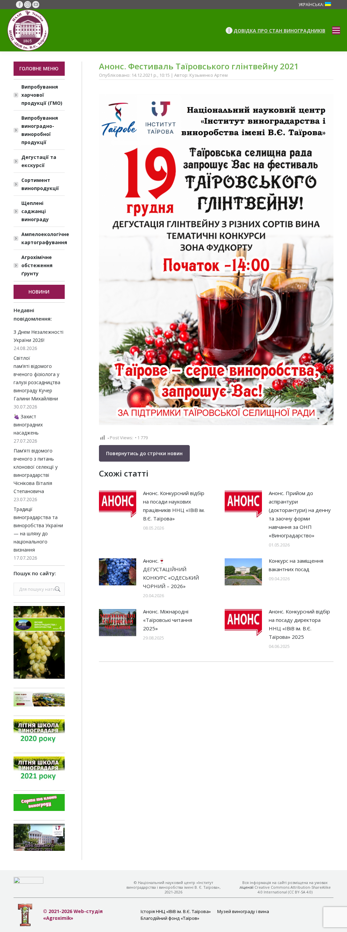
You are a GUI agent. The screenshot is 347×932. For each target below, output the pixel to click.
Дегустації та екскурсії (38, 161)
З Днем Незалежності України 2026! (38, 336)
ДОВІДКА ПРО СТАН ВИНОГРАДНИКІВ (279, 30)
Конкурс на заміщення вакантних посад (296, 565)
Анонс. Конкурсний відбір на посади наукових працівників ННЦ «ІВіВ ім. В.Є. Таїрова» (174, 506)
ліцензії (246, 887)
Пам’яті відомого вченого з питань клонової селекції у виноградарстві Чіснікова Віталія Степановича (36, 470)
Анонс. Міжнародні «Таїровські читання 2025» (167, 620)
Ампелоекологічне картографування (45, 238)
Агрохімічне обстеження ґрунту (37, 265)
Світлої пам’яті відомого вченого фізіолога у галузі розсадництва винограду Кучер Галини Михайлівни (37, 378)
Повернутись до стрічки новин (144, 453)
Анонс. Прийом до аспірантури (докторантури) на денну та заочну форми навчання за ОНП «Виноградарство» (300, 514)
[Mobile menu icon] (336, 30)
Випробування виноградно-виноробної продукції (39, 130)
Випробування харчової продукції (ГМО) (41, 95)
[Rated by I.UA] (28, 882)
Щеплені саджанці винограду (35, 211)
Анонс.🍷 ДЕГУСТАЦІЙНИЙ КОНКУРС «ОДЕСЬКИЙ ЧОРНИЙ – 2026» (171, 573)
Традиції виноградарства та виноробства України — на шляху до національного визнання (38, 529)
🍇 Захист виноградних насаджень (28, 424)
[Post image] (117, 504)
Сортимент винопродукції (40, 184)
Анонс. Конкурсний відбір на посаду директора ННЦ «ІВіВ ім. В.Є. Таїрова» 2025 (299, 624)
